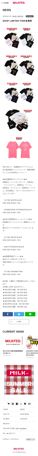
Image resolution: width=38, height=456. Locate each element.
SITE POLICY (15, 439)
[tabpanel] (19, 380)
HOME (6, 3)
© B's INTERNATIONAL (19, 452)
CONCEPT (24, 419)
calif (17, 428)
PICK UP (6, 414)
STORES (6, 419)
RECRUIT (6, 424)
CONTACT (6, 439)
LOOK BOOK (24, 414)
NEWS (7, 10)
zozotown (23, 428)
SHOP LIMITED (17, 16)
